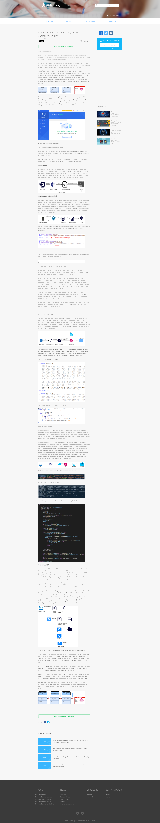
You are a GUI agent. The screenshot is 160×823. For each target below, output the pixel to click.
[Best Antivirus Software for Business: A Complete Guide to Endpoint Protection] (44, 765)
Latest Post (49, 21)
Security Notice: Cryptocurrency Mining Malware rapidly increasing (116, 123)
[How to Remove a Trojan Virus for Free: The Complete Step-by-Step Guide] (44, 757)
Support (89, 795)
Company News (90, 21)
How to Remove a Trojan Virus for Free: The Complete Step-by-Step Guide (70, 757)
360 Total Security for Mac (43, 802)
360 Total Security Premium (43, 799)
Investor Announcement (67, 804)
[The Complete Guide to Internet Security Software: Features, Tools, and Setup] (44, 749)
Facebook (101, 33)
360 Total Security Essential (43, 797)
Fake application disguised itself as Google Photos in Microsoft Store (115, 114)
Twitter (106, 33)
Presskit (62, 802)
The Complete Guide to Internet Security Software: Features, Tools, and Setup (70, 749)
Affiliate (108, 795)
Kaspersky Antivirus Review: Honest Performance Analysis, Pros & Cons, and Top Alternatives (71, 741)
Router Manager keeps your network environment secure (116, 132)
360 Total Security (40, 795)
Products (69, 21)
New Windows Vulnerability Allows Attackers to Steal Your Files (116, 141)
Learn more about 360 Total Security (64, 46)
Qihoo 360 (90, 797)
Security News (111, 21)
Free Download (109, 45)
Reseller (108, 797)
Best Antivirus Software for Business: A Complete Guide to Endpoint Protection (69, 765)
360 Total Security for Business (44, 804)
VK (111, 33)
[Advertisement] (109, 78)
